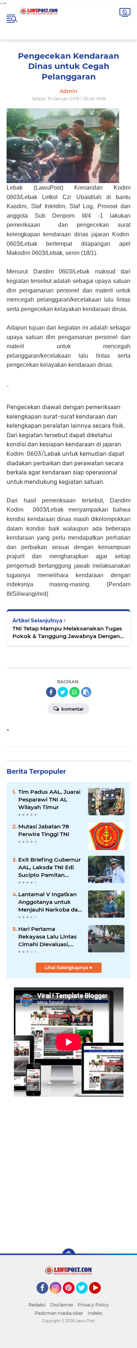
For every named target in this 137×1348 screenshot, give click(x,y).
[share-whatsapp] (74, 692)
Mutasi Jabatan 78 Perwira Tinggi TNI (43, 830)
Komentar (72, 709)
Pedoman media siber (59, 1313)
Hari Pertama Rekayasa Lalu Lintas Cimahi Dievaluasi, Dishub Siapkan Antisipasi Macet (47, 936)
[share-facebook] (51, 692)
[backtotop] (68, 1255)
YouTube (100, 1297)
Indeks (95, 1313)
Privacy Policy (93, 1305)
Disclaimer (61, 1305)
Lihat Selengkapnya (67, 967)
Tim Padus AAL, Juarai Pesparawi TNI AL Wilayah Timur (49, 799)
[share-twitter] (63, 692)
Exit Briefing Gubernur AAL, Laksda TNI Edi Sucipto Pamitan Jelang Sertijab (49, 867)
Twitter (85, 1297)
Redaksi (37, 1305)
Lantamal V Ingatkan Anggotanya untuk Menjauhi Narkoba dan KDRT (49, 902)
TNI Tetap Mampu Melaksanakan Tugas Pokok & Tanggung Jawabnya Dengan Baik (67, 632)
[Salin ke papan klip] (86, 692)
